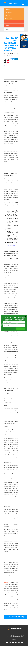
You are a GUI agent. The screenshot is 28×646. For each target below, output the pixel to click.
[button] (14, 317)
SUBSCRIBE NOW (20, 328)
